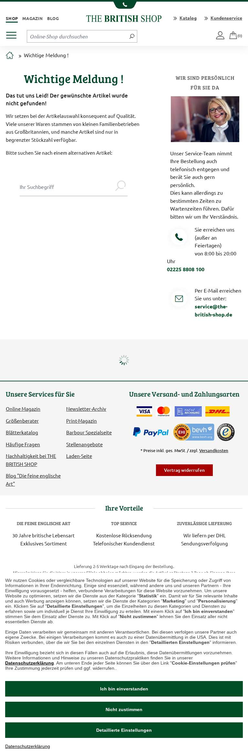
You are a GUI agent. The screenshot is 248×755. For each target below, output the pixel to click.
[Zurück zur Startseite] (123, 18)
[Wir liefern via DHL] (217, 411)
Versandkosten (213, 450)
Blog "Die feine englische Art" (33, 479)
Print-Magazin (81, 421)
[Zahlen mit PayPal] (152, 432)
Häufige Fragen (23, 444)
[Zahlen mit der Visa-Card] (144, 411)
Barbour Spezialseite (89, 432)
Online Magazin (23, 409)
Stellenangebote (84, 444)
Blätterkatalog (22, 432)
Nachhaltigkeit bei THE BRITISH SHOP (31, 460)
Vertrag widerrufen (184, 470)
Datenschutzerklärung (29, 663)
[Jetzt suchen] (132, 36)
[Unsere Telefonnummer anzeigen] (124, 5)
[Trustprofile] (194, 431)
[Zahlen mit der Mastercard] (163, 411)
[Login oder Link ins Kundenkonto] (220, 35)
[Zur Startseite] (10, 55)
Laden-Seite (79, 456)
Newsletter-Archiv (86, 409)
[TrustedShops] (225, 432)
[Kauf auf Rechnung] (188, 411)
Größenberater (22, 421)
